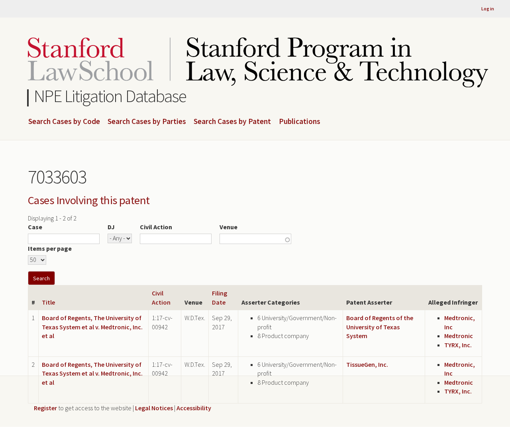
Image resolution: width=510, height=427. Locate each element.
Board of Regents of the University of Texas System (379, 327)
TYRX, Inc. (458, 345)
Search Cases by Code (64, 121)
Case (35, 227)
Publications (299, 121)
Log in (487, 9)
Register (45, 408)
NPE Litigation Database (110, 96)
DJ (111, 227)
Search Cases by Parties (147, 121)
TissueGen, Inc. (367, 364)
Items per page (50, 248)
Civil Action (156, 227)
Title (48, 302)
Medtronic (458, 336)
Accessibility (194, 408)
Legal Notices (154, 408)
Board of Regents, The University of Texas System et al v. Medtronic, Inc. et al (92, 327)
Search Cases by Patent (232, 121)
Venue (228, 227)
